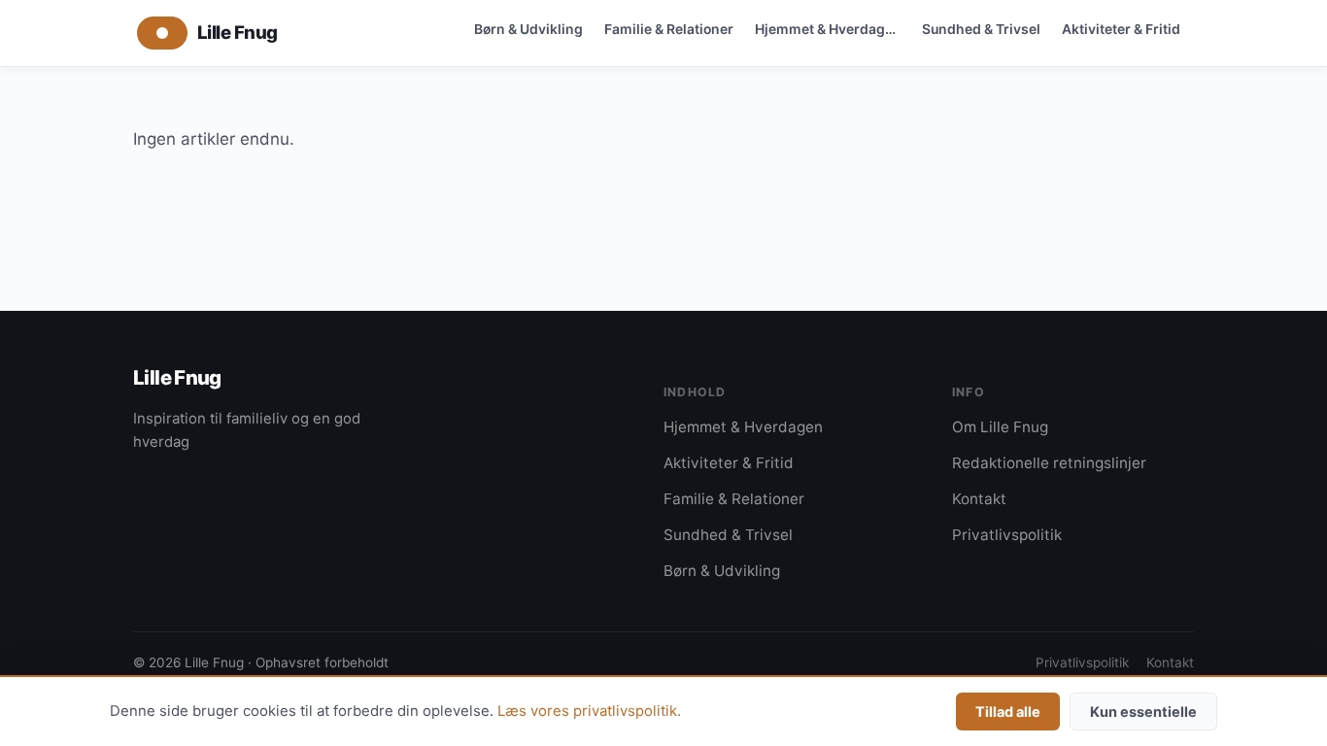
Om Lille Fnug (1000, 427)
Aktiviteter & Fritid (1121, 28)
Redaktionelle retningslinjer (1049, 463)
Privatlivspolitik (1007, 535)
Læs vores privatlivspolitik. (589, 711)
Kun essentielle (1143, 711)
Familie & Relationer (668, 28)
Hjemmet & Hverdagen (828, 28)
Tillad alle (1007, 711)
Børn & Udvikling (528, 28)
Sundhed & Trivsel (981, 28)
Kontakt (979, 499)
